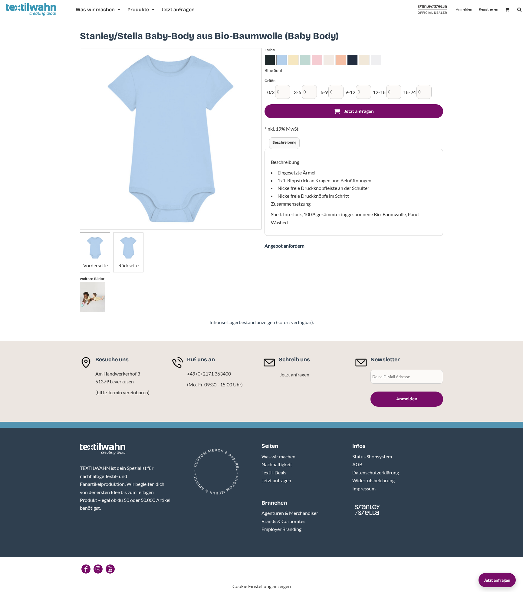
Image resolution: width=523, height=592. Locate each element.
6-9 (324, 92)
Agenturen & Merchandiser (290, 513)
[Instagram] (98, 569)
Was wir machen (278, 456)
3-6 (297, 92)
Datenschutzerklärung (375, 472)
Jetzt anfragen (294, 374)
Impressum (364, 488)
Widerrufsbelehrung (373, 480)
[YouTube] (110, 569)
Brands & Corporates (283, 521)
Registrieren (488, 9)
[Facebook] (85, 569)
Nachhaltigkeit (277, 464)
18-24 (409, 92)
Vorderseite (95, 265)
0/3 (271, 92)
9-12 (350, 92)
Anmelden (464, 9)
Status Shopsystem (372, 456)
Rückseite (128, 265)
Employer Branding (281, 529)
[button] (98, 9)
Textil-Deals (274, 472)
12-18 (379, 92)
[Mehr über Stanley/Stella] (432, 10)
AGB (357, 464)
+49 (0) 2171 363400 (209, 373)
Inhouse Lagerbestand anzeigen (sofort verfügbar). (261, 322)
